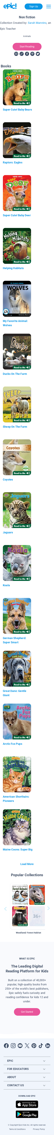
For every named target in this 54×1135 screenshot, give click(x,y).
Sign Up (33, 6)
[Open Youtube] (20, 1045)
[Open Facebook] (6, 1045)
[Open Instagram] (13, 1045)
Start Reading (27, 46)
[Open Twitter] (27, 1045)
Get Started (27, 1011)
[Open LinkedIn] (47, 1045)
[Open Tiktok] (40, 1045)
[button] (28, 906)
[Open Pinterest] (34, 1045)
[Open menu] (48, 6)
